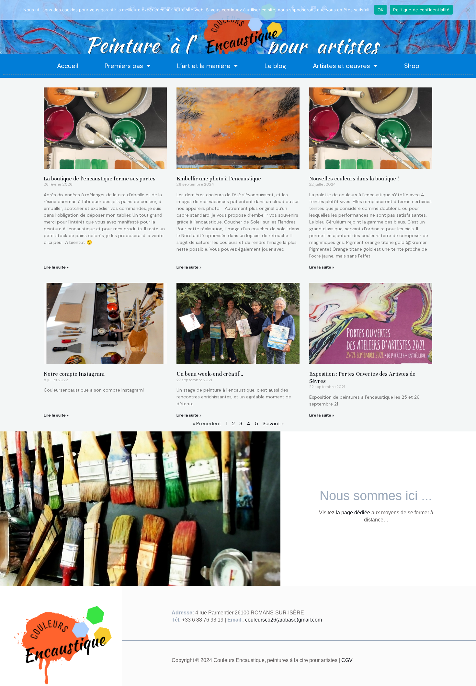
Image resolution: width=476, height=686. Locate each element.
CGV (347, 660)
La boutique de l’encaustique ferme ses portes (99, 178)
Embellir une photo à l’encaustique (218, 178)
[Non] (468, 9)
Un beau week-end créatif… (209, 374)
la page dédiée (353, 512)
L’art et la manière (204, 66)
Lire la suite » (56, 267)
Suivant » (273, 423)
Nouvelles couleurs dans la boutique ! (354, 178)
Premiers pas (124, 66)
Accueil (67, 66)
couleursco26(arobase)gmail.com (283, 620)
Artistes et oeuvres (341, 66)
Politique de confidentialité (421, 9)
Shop (411, 66)
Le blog (275, 66)
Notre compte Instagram (74, 374)
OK (381, 9)
